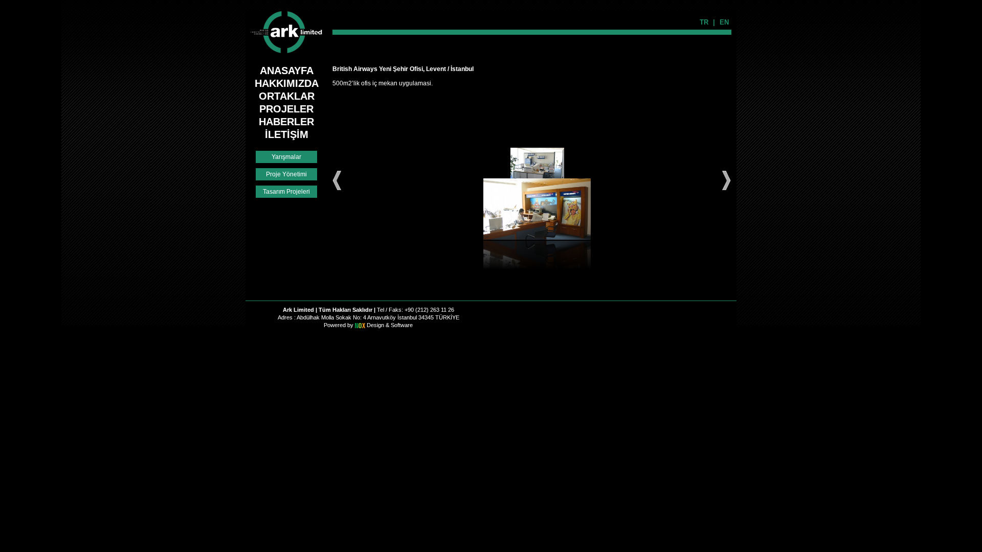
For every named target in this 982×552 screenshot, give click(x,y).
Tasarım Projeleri (286, 191)
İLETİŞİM (286, 134)
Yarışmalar (286, 156)
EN (724, 22)
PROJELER (286, 108)
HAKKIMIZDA (287, 83)
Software (402, 325)
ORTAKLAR (287, 96)
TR (704, 22)
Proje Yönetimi (286, 174)
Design (376, 325)
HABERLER (286, 121)
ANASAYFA (287, 70)
